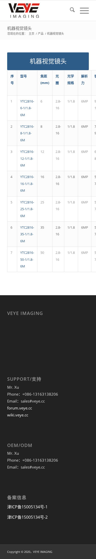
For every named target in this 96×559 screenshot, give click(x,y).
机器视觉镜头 (19, 28)
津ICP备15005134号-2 (27, 517)
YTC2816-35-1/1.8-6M (27, 234)
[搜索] (70, 10)
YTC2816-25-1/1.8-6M (27, 209)
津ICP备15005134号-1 (27, 507)
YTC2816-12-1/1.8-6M (27, 158)
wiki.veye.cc (17, 414)
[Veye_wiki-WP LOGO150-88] (39, 10)
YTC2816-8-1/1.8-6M (27, 133)
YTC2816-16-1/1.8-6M (27, 183)
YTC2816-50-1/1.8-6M (27, 259)
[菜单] (82, 10)
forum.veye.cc (19, 408)
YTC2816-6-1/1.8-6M (27, 108)
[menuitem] (70, 10)
